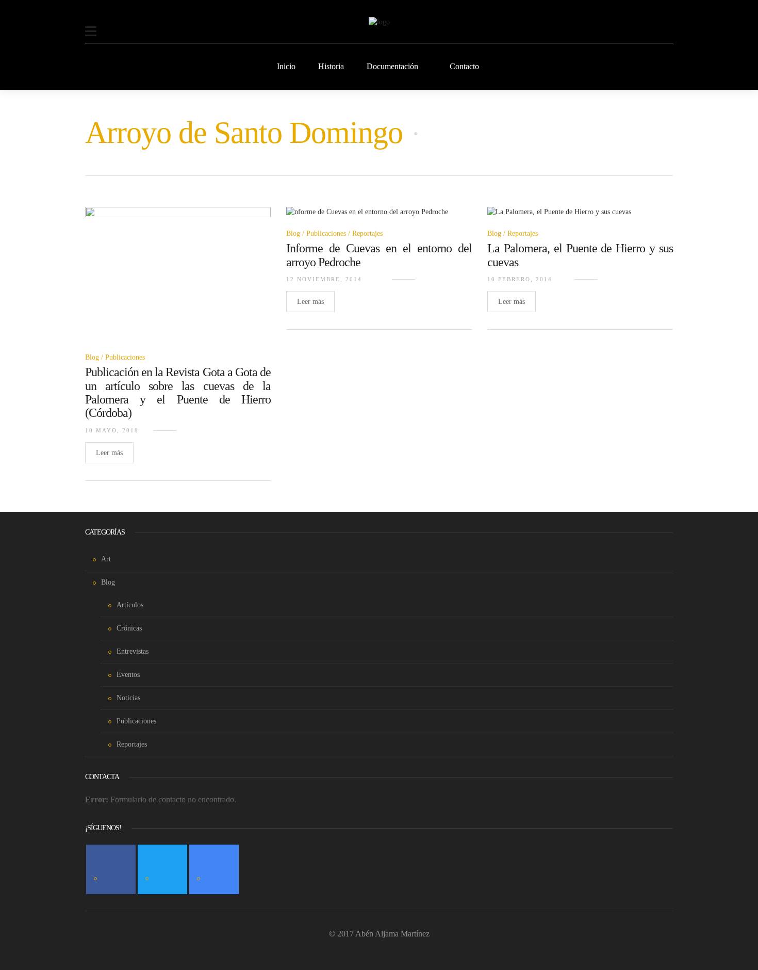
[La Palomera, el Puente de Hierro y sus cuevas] (559, 218)
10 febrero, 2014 (519, 279)
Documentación (392, 66)
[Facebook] (111, 869)
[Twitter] (162, 869)
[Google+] (214, 869)
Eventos (128, 674)
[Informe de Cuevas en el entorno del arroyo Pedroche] (367, 218)
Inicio (286, 66)
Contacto (464, 66)
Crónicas (129, 628)
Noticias (128, 698)
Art (106, 559)
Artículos (130, 605)
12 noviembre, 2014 (324, 279)
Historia (331, 66)
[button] (90, 24)
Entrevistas (133, 651)
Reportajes (367, 233)
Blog (92, 357)
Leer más (109, 453)
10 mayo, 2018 (112, 430)
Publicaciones (125, 357)
